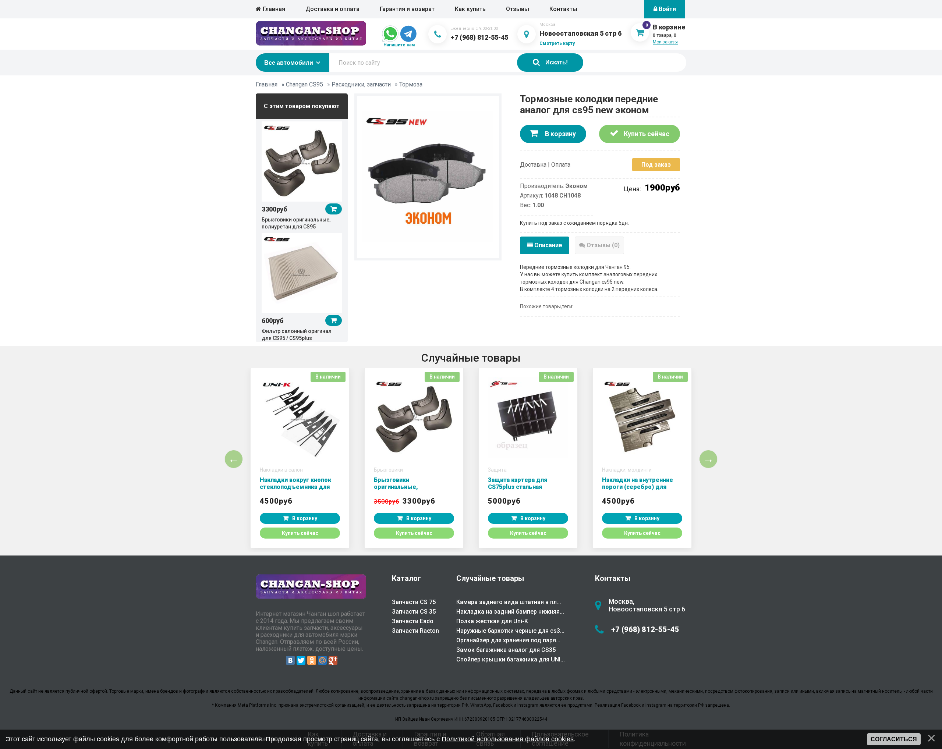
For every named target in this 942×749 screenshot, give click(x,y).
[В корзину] (333, 208)
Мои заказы (665, 42)
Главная (273, 9)
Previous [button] (233, 459)
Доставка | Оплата (545, 164)
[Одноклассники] (311, 660)
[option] (301, 175)
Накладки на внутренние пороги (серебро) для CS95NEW (637, 486)
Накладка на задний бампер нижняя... (510, 611)
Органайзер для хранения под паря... (508, 640)
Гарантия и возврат (407, 9)
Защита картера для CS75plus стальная (518, 483)
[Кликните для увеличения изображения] (427, 176)
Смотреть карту (557, 43)
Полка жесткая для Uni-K (492, 621)
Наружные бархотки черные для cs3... (510, 630)
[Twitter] (301, 660)
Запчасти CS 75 (414, 602)
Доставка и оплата (332, 9)
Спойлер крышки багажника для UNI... (510, 659)
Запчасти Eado (412, 621)
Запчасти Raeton (415, 630)
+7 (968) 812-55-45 (479, 37)
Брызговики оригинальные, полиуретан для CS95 (405, 486)
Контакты (563, 9)
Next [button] (708, 459)
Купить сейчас (645, 134)
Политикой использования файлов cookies (508, 739)
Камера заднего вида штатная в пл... (508, 602)
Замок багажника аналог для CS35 (506, 649)
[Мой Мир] (322, 660)
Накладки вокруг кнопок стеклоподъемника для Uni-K (295, 486)
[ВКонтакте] (290, 660)
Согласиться (894, 739)
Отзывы (517, 9)
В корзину (559, 134)
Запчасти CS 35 (414, 611)
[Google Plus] (333, 660)
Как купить (470, 9)
